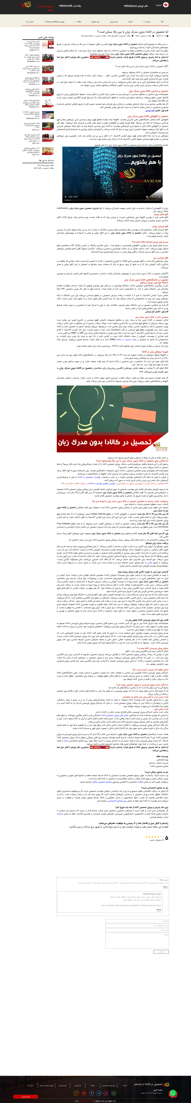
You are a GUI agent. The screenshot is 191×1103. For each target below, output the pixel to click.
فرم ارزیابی (113, 21)
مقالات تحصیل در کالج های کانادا (119, 36)
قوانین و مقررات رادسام (46, 1086)
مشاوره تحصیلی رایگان (102, 782)
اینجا (102, 57)
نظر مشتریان (62, 1086)
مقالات (79, 21)
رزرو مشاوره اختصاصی (117, 800)
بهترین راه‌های (108, 483)
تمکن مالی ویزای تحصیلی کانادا (115, 715)
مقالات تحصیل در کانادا (143, 36)
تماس (149, 562)
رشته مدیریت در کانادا (126, 339)
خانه (162, 21)
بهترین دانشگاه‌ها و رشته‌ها (55, 21)
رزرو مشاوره (95, 21)
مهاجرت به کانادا (95, 483)
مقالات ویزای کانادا (46, 165)
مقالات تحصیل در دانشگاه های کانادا (93, 36)
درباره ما (147, 21)
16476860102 (131, 6)
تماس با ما (30, 21)
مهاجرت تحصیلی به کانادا (89, 477)
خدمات (130, 21)
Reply (165, 887)
